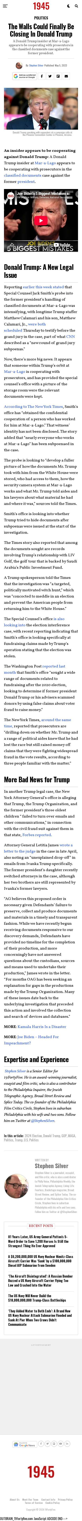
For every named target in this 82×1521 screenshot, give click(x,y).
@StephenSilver (42, 1121)
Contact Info (48, 1499)
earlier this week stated (43, 287)
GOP (64, 1135)
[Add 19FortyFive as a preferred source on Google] (24, 76)
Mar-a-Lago (45, 163)
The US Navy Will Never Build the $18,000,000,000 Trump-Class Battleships (37, 1298)
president (26, 182)
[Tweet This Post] (50, 76)
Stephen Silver (36, 65)
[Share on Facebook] (41, 76)
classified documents (22, 175)
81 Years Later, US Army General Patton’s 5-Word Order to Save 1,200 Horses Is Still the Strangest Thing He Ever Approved (38, 1241)
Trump (18, 1140)
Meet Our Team (30, 1499)
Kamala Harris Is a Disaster (41, 1027)
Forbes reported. (37, 835)
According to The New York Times (33, 407)
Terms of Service (34, 1502)
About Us (15, 1499)
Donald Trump (51, 1135)
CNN (70, 337)
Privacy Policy (65, 1499)
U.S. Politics (31, 1140)
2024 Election (33, 1135)
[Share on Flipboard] (58, 76)
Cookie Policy (52, 1502)
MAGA (71, 1135)
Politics (8, 1140)
